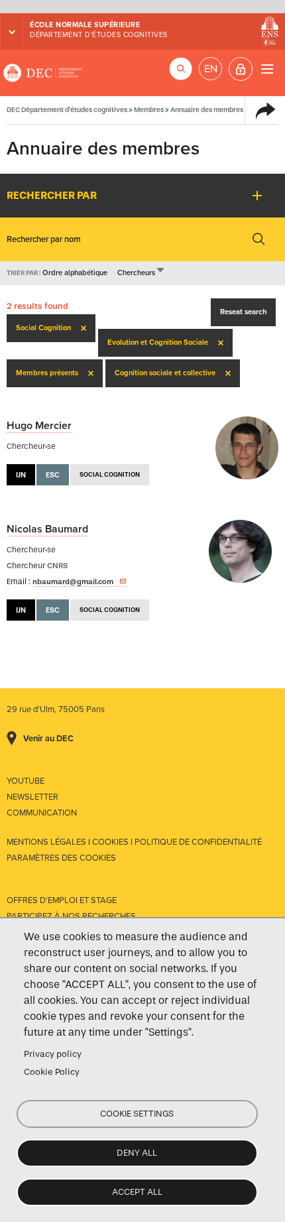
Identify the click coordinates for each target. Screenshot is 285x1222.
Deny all (137, 1152)
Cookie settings (137, 1113)
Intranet (241, 69)
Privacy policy (53, 1054)
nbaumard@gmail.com (72, 581)
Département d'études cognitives (99, 35)
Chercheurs (141, 273)
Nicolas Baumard (47, 529)
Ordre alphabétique (74, 273)
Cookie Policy (52, 1071)
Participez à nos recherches (71, 916)
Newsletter (32, 797)
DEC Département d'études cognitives (43, 73)
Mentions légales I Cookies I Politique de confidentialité (134, 842)
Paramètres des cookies (61, 858)
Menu (266, 68)
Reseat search (243, 312)
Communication (42, 813)
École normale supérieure (85, 25)
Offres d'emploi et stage (62, 900)
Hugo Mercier (39, 425)
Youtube (25, 781)
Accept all (137, 1191)
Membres (149, 109)
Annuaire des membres (206, 109)
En (210, 69)
